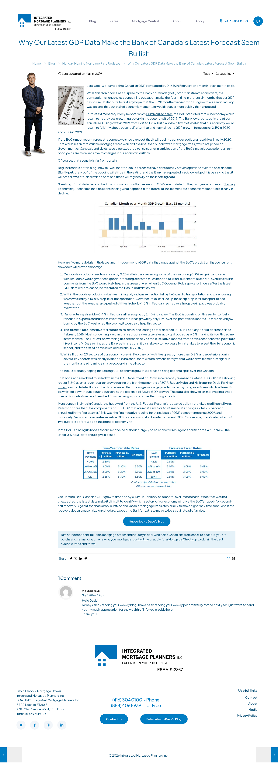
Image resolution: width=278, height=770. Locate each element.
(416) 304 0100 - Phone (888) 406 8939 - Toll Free (136, 702)
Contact (251, 697)
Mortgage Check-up (182, 539)
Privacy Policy (247, 716)
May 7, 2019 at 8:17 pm (93, 595)
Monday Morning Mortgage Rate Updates (91, 63)
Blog (51, 63)
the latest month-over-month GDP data (125, 262)
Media (252, 709)
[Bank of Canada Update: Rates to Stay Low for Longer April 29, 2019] (11, 754)
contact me (141, 539)
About (252, 703)
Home (36, 63)
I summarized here (158, 114)
